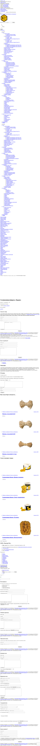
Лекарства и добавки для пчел (9, 100)
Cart (3, 572)
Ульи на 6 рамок (7, 33)
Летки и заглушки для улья (8, 143)
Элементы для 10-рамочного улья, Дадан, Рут (13, 45)
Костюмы (7, 97)
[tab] (21, 362)
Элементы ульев (7, 136)
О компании (4, 558)
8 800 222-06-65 (3, 8)
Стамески (6, 104)
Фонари (1, 271)
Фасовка (3, 83)
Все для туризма (7, 107)
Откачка (3, 60)
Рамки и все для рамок (8, 51)
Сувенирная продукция (10, 92)
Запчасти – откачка (7, 70)
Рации (1, 270)
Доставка (5, 116)
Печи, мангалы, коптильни (4, 267)
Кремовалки (6, 171)
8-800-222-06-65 (3, 2)
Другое (5, 53)
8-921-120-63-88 (5, 5)
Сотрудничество (5, 563)
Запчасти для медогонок (10, 157)
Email (1, 390)
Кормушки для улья (7, 50)
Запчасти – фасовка (7, 94)
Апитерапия (2, 253)
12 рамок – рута (8, 41)
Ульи (3, 32)
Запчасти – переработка (8, 81)
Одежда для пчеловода (4, 245)
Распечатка (4, 54)
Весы (1, 274)
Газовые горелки (7, 108)
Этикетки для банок (9, 89)
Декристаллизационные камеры (9, 79)
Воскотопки (8, 73)
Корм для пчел (6, 101)
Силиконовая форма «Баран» (30, 738)
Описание (4, 362)
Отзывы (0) (4, 363)
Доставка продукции (3, 10)
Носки (1, 273)
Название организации (4, 589)
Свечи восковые (7, 111)
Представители (4, 121)
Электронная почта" (3, 593)
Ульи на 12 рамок (7, 39)
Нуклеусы (6, 43)
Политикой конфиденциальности (6, 333)
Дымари (5, 102)
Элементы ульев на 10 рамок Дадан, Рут (13, 38)
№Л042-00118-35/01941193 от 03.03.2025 (25, 547)
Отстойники (6, 66)
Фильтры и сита (7, 68)
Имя (1, 388)
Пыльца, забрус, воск (7, 72)
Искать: (1, 22)
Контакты (6, 213)
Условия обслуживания (23, 333)
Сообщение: (2, 329)
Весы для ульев (6, 52)
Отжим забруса (8, 74)
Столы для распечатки (8, 55)
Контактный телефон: (4, 591)
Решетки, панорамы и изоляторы (9, 49)
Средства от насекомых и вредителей (10, 109)
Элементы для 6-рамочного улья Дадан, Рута (13, 44)
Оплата (5, 118)
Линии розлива (6, 85)
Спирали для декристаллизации (9, 80)
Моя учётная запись (5, 570)
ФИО (1, 678)
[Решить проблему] (0, 13)
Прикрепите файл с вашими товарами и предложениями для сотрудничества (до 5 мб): (14, 603)
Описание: (2, 628)
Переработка (4, 164)
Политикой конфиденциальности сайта (21, 332)
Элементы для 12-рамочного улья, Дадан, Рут (13, 46)
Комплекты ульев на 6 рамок (11, 35)
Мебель (1, 266)
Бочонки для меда (9, 185)
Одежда (5, 96)
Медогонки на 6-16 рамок (10, 63)
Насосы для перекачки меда (9, 67)
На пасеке (4, 95)
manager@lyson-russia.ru (10, 549)
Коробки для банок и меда (10, 90)
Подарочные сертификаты (8, 113)
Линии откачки (6, 69)
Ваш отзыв (2, 387)
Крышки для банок (9, 88)
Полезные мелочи (7, 199)
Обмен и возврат (5, 562)
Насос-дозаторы (7, 84)
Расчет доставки (7, 117)
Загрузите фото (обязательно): (5, 630)
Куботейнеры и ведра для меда (11, 87)
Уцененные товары (7, 58)
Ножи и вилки (6, 57)
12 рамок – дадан (9, 40)
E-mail (1, 616)
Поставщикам (2, 11)
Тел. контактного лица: (4, 712)
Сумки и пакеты (9, 91)
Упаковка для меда (7, 178)
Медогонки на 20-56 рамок (10, 64)
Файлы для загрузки (7, 114)
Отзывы (3, 559)
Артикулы (2, 619)
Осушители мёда (7, 78)
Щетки (5, 103)
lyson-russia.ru (6, 550)
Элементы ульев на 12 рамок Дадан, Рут (13, 42)
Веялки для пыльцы (9, 76)
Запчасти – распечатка (8, 59)
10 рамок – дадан (9, 129)
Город (1, 708)
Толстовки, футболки (9, 192)
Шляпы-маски (8, 98)
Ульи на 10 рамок (7, 36)
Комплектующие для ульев (8, 47)
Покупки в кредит (7, 119)
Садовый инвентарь (3, 269)
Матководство (6, 105)
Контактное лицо (3, 710)
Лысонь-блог (6, 115)
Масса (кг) (2, 685)
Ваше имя (2, 614)
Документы (4, 557)
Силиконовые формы (9, 77)
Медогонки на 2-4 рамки (10, 62)
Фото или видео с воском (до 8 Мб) (6, 687)
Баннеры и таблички (7, 110)
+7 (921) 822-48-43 (5, 548)
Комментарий (2, 695)
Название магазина (3, 704)
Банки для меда (8, 86)
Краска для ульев (7, 48)
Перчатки (7, 99)
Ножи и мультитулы (3, 268)
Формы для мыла (7, 112)
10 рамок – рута (8, 37)
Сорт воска (2, 683)
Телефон (1, 658)
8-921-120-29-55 (6, 4)
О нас (3, 206)
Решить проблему (3, 9)
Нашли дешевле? (7, 305)
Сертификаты (6, 120)
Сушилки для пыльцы (10, 75)
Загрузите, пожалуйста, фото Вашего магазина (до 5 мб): (9, 721)
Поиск (13, 22)
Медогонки (6, 61)
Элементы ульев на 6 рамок (10, 34)
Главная (1, 275)
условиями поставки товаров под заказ (32, 314)
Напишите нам (4, 561)
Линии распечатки (7, 150)
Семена (1, 255)
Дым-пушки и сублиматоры (9, 106)
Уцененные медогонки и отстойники (12, 65)
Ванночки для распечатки (8, 56)
